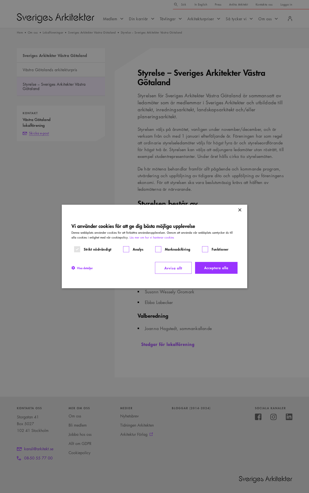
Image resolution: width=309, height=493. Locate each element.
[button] (82, 268)
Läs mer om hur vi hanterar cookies (152, 237)
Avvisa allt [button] (173, 268)
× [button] (239, 210)
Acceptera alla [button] (216, 267)
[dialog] (154, 246)
